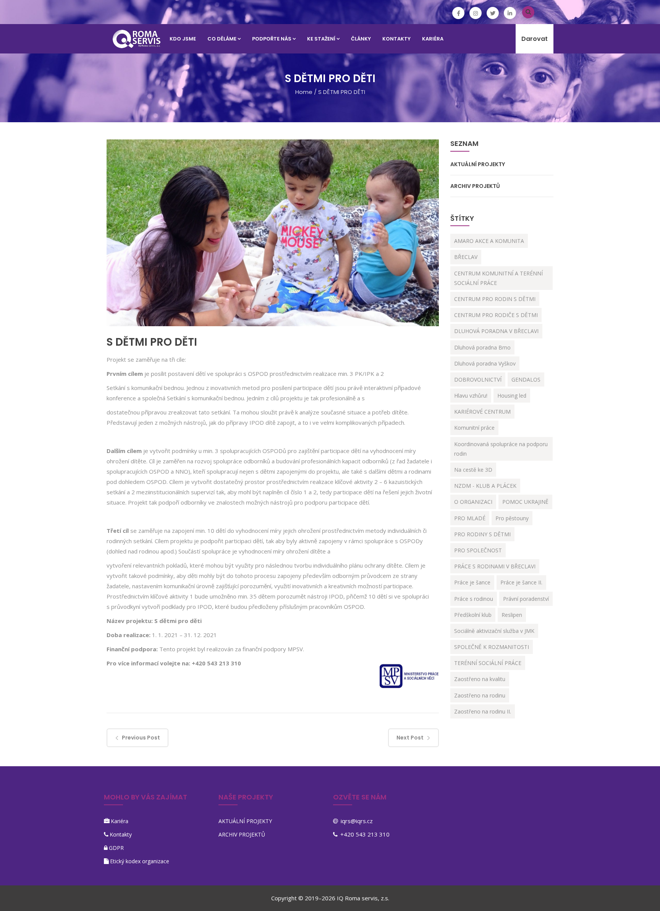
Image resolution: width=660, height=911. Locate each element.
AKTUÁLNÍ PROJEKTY (477, 164)
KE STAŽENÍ (321, 38)
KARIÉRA (432, 38)
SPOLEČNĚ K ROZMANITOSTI (491, 646)
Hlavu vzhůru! (470, 395)
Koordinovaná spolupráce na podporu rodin (501, 448)
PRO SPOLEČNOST (478, 550)
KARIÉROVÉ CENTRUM (482, 411)
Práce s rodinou (473, 598)
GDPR (116, 847)
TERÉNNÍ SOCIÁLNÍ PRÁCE (487, 663)
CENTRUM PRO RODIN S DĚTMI (494, 299)
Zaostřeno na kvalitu (479, 679)
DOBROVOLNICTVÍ (477, 379)
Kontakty (121, 834)
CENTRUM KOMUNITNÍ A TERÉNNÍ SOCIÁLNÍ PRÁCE (498, 278)
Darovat (534, 38)
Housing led (511, 395)
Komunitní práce (474, 427)
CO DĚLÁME (221, 38)
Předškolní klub (473, 614)
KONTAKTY (396, 38)
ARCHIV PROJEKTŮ (475, 186)
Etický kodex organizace (139, 861)
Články (361, 38)
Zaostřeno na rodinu (479, 695)
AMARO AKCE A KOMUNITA (489, 240)
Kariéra (119, 821)
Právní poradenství (526, 598)
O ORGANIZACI (473, 501)
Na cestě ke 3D (473, 469)
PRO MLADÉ (469, 518)
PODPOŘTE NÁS (271, 38)
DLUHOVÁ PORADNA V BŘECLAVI (496, 331)
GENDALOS (525, 379)
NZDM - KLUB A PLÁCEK (485, 485)
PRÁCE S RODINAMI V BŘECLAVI (494, 566)
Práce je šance (472, 582)
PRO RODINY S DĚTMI (482, 534)
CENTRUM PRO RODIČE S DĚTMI (496, 315)
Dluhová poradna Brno (482, 347)
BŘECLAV (465, 257)
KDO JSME (183, 38)
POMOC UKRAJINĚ (525, 501)
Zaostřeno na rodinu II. (482, 711)
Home (303, 92)
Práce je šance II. (521, 582)
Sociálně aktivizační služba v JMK (494, 630)
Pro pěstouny (512, 518)
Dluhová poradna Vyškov (485, 363)
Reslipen (511, 614)
